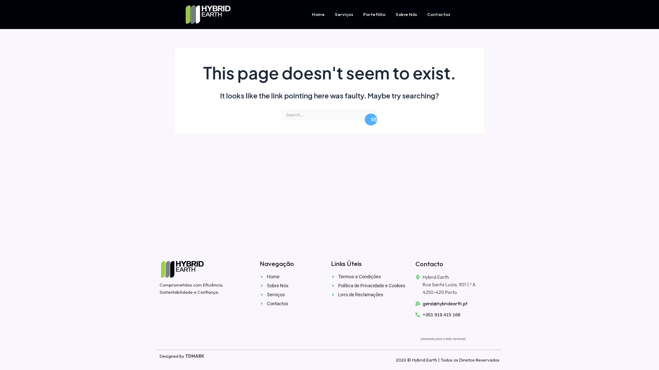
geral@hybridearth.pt (445, 304)
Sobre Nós (406, 14)
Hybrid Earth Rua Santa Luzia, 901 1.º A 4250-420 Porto (449, 284)
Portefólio (374, 14)
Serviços (344, 14)
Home (318, 14)
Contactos (438, 14)
